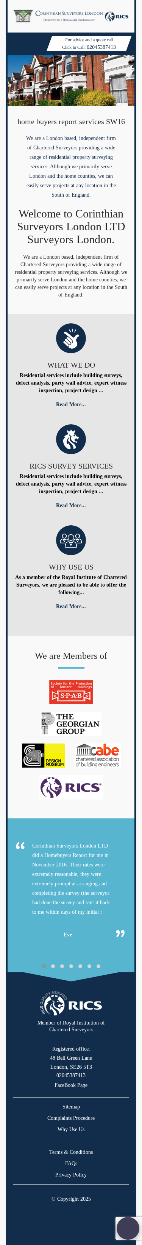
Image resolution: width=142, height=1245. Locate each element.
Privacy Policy (71, 1175)
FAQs (71, 1163)
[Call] (128, 1228)
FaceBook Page (71, 1085)
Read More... (71, 404)
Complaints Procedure (71, 1118)
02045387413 (101, 47)
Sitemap (71, 1107)
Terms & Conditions (71, 1152)
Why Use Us (71, 1129)
